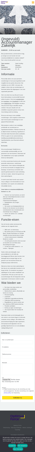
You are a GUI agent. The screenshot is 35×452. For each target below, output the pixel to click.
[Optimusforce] (9, 2)
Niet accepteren (22, 445)
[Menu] (33, 2)
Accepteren (12, 445)
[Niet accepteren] (33, 444)
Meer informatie (18, 449)
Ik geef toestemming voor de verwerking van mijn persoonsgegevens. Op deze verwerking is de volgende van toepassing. (19, 390)
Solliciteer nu (17, 398)
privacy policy (7, 392)
